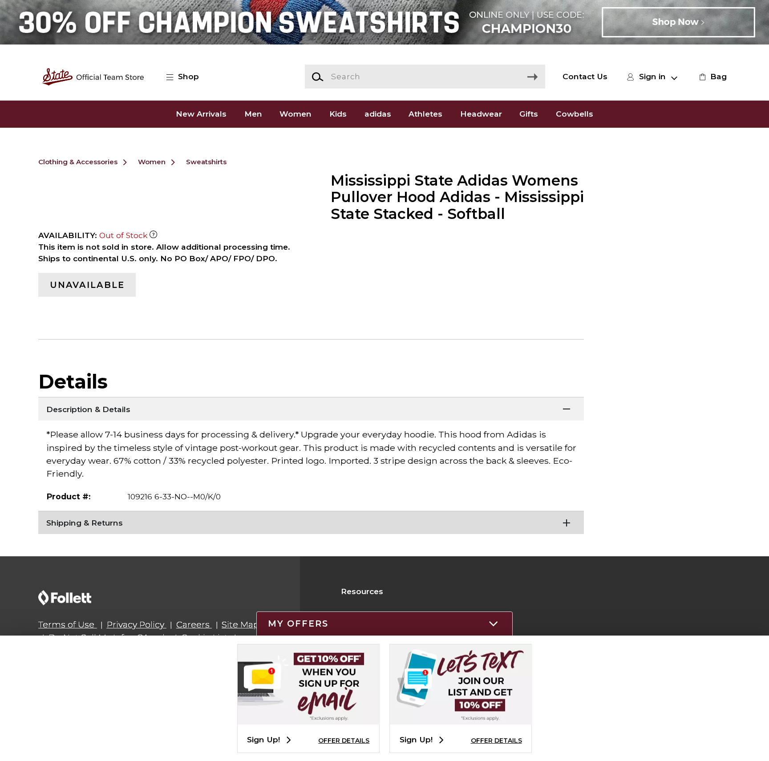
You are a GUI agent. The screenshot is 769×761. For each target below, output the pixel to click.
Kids (338, 113)
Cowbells (574, 113)
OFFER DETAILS (343, 740)
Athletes (425, 113)
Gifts (528, 113)
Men (253, 113)
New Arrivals (201, 113)
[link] (711, 76)
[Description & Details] (311, 408)
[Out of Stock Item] (153, 235)
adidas (377, 113)
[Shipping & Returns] (311, 522)
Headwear (481, 113)
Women (295, 113)
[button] (187, 76)
